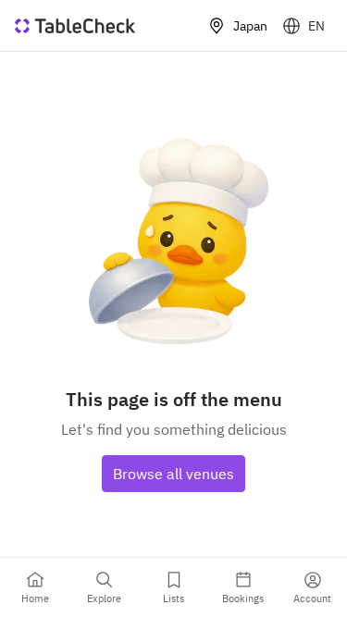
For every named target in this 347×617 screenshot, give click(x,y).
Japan (250, 26)
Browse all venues (173, 473)
